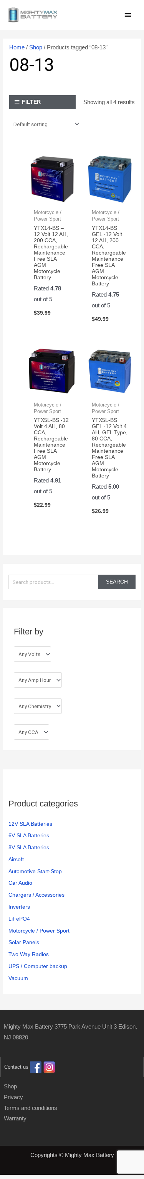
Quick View (52, 197)
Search (117, 582)
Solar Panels (23, 942)
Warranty (15, 1118)
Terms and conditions (30, 1108)
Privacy (13, 1097)
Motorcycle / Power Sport (39, 931)
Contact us (16, 1067)
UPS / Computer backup (37, 966)
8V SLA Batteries (28, 847)
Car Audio (20, 883)
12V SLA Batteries (30, 824)
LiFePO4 (19, 919)
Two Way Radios (28, 954)
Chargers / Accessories (36, 895)
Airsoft (16, 859)
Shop (35, 47)
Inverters (19, 907)
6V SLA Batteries (28, 835)
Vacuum (18, 978)
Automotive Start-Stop (35, 871)
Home (17, 47)
